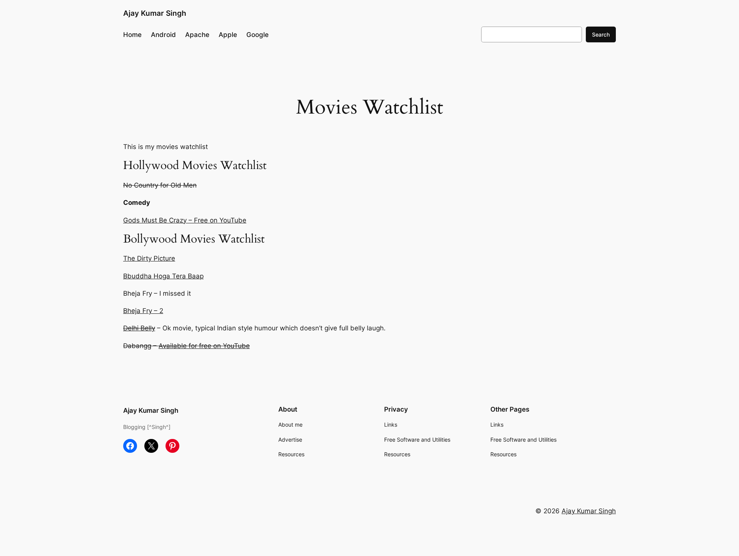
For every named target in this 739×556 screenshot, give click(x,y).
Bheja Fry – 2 (143, 311)
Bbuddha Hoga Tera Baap (163, 276)
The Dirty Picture (149, 258)
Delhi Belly (139, 328)
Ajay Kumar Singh (154, 13)
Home (132, 35)
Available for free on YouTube (204, 346)
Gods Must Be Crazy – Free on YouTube (184, 220)
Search (601, 34)
